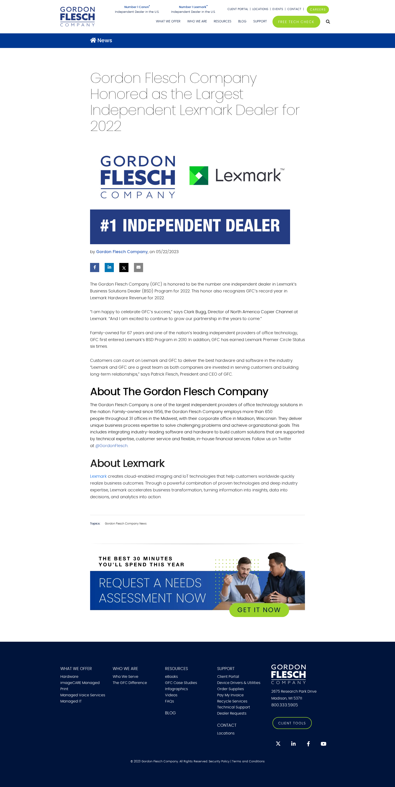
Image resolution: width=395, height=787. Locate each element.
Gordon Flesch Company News (126, 523)
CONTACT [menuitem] (226, 725)
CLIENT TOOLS (292, 723)
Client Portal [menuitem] (228, 676)
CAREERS (318, 9)
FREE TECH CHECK (296, 22)
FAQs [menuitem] (169, 701)
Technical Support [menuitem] (233, 707)
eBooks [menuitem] (171, 676)
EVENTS (277, 9)
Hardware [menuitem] (69, 676)
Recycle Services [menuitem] (232, 701)
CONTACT (294, 9)
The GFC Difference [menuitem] (130, 683)
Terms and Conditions (248, 761)
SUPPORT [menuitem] (260, 21)
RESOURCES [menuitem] (222, 21)
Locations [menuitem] (226, 733)
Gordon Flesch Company (122, 252)
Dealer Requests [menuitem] (231, 713)
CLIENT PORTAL (237, 9)
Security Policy (219, 761)
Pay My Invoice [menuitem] (230, 695)
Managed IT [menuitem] (71, 701)
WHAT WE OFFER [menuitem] (168, 21)
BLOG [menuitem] (242, 21)
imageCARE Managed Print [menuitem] (80, 686)
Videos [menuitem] (171, 695)
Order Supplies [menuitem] (230, 689)
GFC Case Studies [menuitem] (181, 683)
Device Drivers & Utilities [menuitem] (238, 683)
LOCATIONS (260, 9)
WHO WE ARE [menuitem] (197, 21)
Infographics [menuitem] (176, 689)
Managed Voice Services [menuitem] (82, 695)
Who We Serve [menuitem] (125, 676)
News (104, 40)
